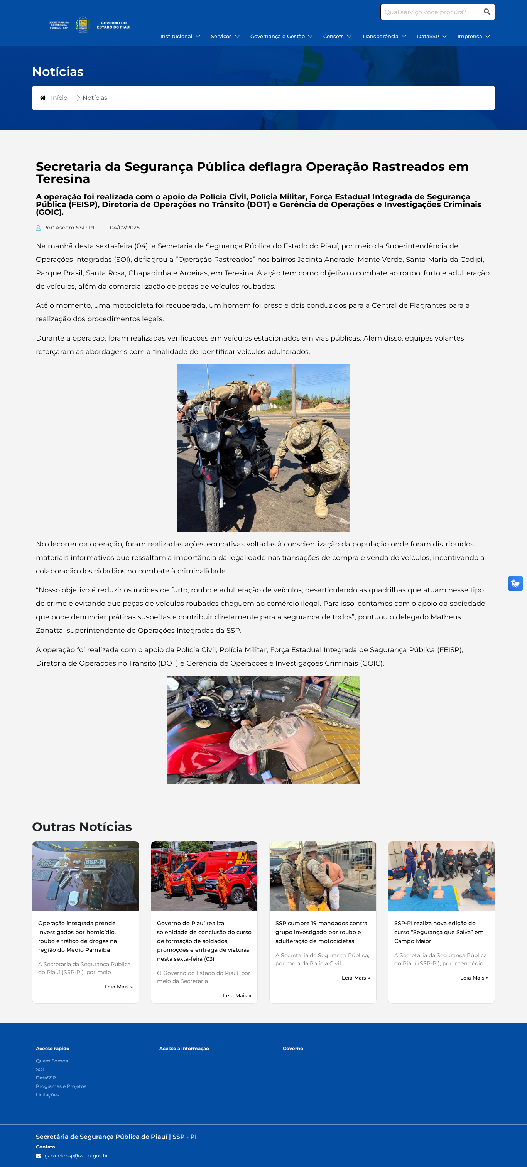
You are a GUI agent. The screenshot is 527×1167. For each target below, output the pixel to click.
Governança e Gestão (277, 36)
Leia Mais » (119, 986)
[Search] (487, 12)
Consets (333, 36)
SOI (40, 1069)
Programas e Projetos (61, 1086)
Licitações (47, 1095)
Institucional (176, 36)
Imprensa (470, 36)
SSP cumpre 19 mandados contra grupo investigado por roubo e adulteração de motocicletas (321, 932)
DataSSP (428, 36)
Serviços (221, 36)
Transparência (380, 36)
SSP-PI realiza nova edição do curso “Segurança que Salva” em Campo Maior (439, 932)
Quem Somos (52, 1061)
